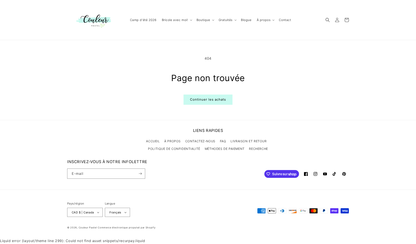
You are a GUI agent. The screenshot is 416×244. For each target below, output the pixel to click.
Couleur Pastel (88, 227)
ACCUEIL (153, 141)
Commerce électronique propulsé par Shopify (126, 227)
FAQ (223, 141)
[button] (176, 20)
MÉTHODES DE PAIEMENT (225, 149)
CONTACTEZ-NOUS (200, 141)
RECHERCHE (258, 149)
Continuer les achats (208, 99)
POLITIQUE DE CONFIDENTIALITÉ (174, 149)
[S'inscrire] (140, 174)
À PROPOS (172, 141)
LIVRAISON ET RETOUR (248, 141)
